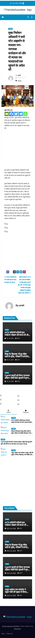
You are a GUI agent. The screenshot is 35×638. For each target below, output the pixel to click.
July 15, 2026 (11, 550)
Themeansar (17, 629)
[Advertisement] (17, 150)
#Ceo (19, 81)
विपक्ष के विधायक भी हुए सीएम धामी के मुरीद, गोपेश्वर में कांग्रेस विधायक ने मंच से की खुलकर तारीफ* (22, 433)
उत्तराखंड (10, 28)
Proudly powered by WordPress (11, 626)
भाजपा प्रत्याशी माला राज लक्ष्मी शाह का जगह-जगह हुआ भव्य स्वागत (10, 279)
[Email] (7, 114)
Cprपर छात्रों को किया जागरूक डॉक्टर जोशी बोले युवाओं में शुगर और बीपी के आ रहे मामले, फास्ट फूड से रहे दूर (16, 443)
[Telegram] (21, 114)
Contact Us (9, 633)
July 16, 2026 (11, 528)
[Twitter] (16, 114)
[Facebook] (11, 114)
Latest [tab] (8, 412)
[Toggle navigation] (32, 17)
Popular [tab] (26, 412)
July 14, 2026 (11, 595)
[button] (28, 17)
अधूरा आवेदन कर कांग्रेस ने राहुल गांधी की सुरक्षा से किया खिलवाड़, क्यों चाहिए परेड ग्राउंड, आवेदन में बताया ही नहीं (22, 455)
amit (19, 75)
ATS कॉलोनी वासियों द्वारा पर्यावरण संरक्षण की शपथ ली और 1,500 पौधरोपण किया (17, 335)
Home (3, 633)
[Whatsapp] (25, 114)
